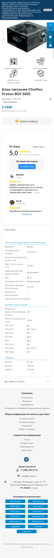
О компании (27, 397)
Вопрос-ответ (27, 443)
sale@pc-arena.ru (29, 476)
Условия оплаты (27, 418)
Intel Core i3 (38, 506)
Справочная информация (27, 435)
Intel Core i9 (15, 516)
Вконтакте (26, 459)
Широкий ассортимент (13, 68)
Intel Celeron (15, 501)
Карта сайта (27, 450)
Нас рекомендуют (41, 68)
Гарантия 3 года (40, 80)
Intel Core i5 (15, 511)
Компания (27, 393)
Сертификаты (27, 404)
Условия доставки (27, 422)
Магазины (27, 401)
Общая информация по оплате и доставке (27, 414)
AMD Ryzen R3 (38, 516)
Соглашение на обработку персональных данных (27, 408)
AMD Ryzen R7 (38, 521)
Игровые (38, 526)
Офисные (27, 531)
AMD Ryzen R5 (15, 521)
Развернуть (27, 214)
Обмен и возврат (27, 429)
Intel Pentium (38, 501)
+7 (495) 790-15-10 (29, 470)
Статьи (27, 439)
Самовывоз (27, 425)
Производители (27, 446)
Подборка (15, 526)
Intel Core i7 (38, 511)
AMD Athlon (15, 506)
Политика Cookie (9, 17)
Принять (48, 10)
